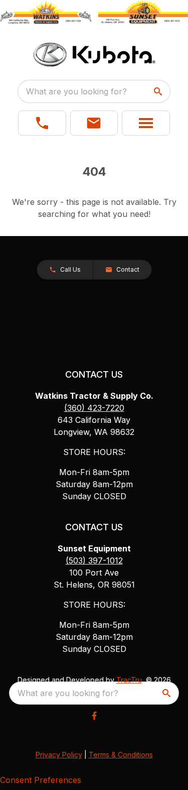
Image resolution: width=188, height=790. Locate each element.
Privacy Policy (59, 754)
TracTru (129, 679)
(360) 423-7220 (94, 408)
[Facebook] (94, 716)
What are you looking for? (76, 91)
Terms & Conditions (121, 754)
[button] (42, 123)
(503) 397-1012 (94, 560)
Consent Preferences (40, 780)
